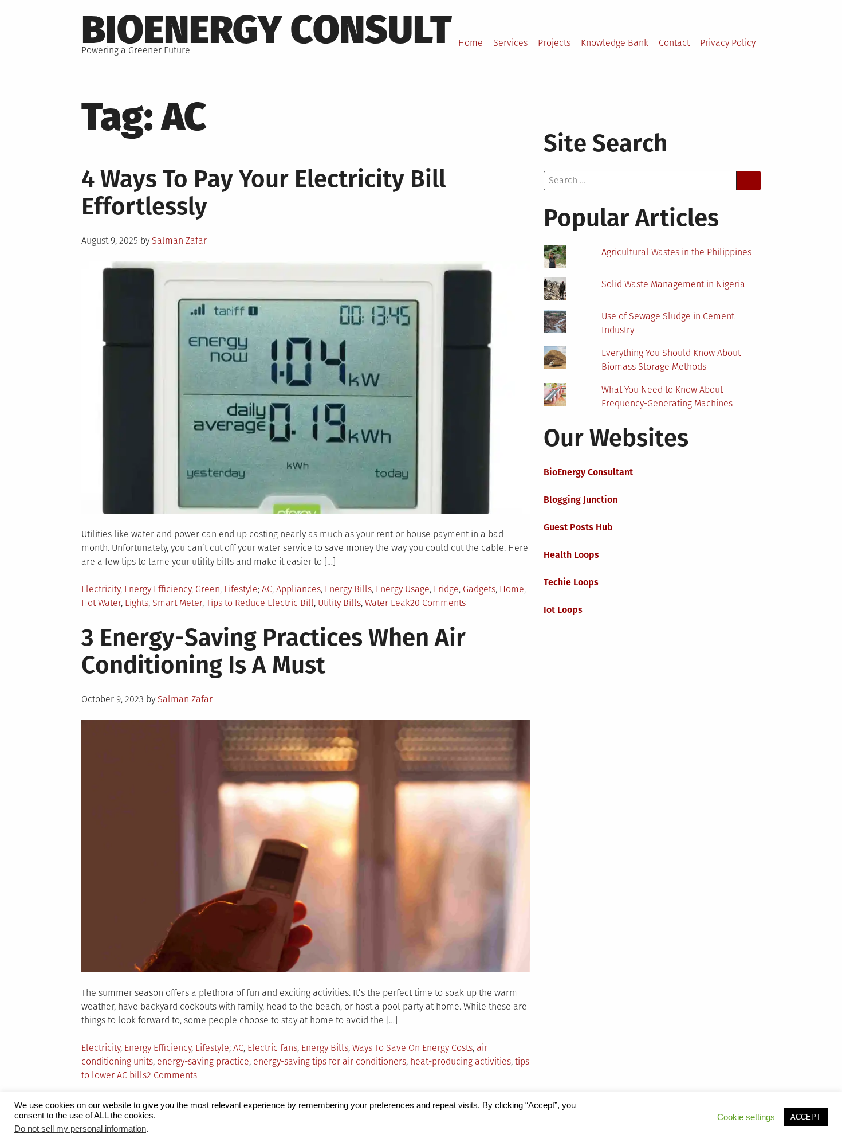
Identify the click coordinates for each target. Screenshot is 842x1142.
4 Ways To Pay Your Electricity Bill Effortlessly (263, 193)
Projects (554, 42)
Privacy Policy (728, 42)
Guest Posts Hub (578, 527)
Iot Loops (563, 609)
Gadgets (479, 589)
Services (510, 42)
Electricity (100, 589)
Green (207, 589)
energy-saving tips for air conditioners (329, 1061)
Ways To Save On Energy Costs (412, 1047)
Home (470, 42)
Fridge (446, 589)
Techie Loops (571, 582)
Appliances (298, 589)
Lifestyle (241, 589)
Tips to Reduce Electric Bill (260, 602)
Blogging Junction (580, 499)
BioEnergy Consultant (588, 472)
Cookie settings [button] (746, 1117)
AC (267, 589)
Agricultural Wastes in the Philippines (676, 252)
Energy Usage (403, 589)
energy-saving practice (203, 1061)
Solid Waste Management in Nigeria (673, 284)
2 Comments (172, 1075)
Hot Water (101, 602)
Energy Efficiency (157, 589)
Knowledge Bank (614, 42)
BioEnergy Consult (266, 29)
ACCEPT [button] (805, 1117)
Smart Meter (177, 602)
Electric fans (272, 1047)
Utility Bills (339, 602)
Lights (136, 602)
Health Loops (571, 554)
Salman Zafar (179, 240)
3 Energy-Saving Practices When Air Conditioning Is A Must (273, 651)
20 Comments (438, 602)
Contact (674, 42)
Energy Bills (348, 589)
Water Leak (387, 602)
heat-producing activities (460, 1061)
